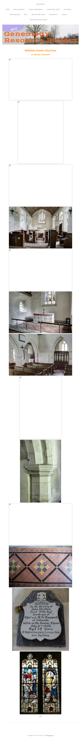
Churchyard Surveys (53, 9)
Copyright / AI (53, 14)
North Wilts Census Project (38, 20)
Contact (64, 14)
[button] (40, 4)
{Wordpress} (50, 735)
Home (7, 9)
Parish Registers (15, 14)
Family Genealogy (19, 9)
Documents (67, 9)
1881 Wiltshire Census (38, 14)
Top (40, 716)
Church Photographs (36, 9)
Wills (25, 14)
